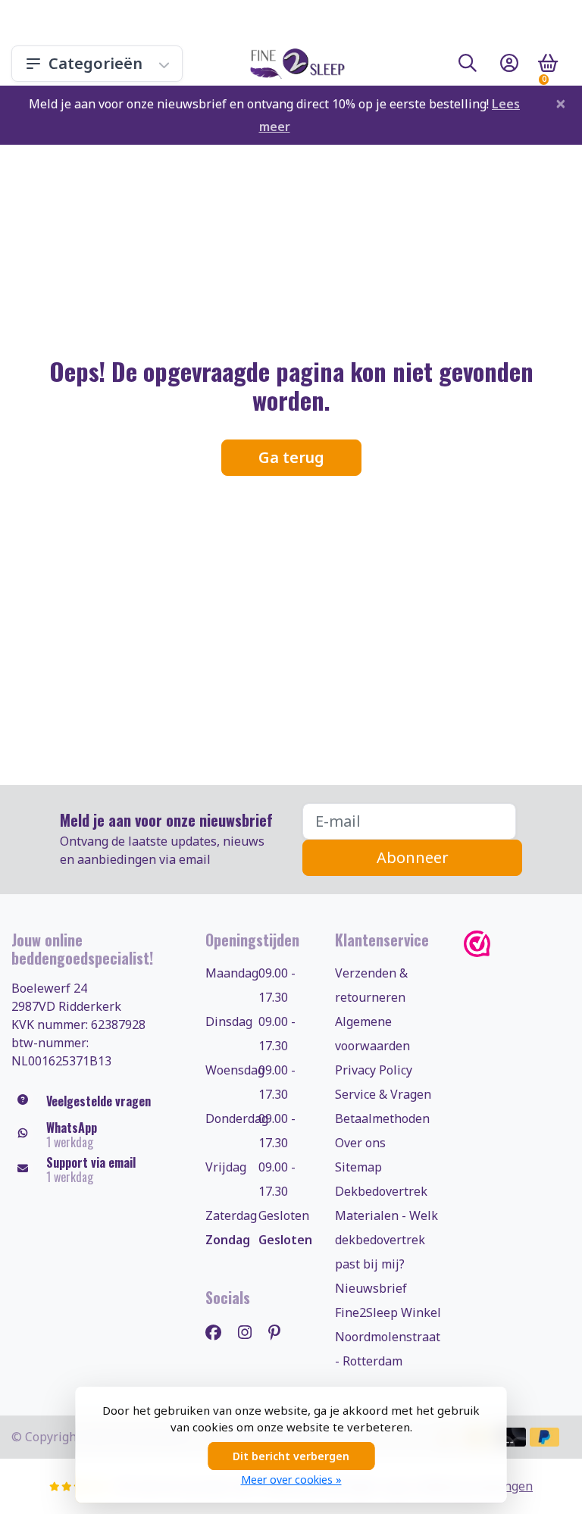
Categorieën (95, 63)
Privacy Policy (373, 1070)
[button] (467, 66)
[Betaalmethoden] (511, 1437)
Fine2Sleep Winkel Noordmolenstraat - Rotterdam (388, 1336)
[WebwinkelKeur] (517, 944)
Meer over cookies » (291, 1479)
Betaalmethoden (382, 1118)
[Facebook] (219, 1331)
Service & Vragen (383, 1094)
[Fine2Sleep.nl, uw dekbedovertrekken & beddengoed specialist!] (294, 64)
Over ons (360, 1142)
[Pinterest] (280, 1331)
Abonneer (413, 857)
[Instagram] (251, 1331)
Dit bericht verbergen (291, 1456)
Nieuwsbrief (371, 1288)
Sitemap (358, 1167)
